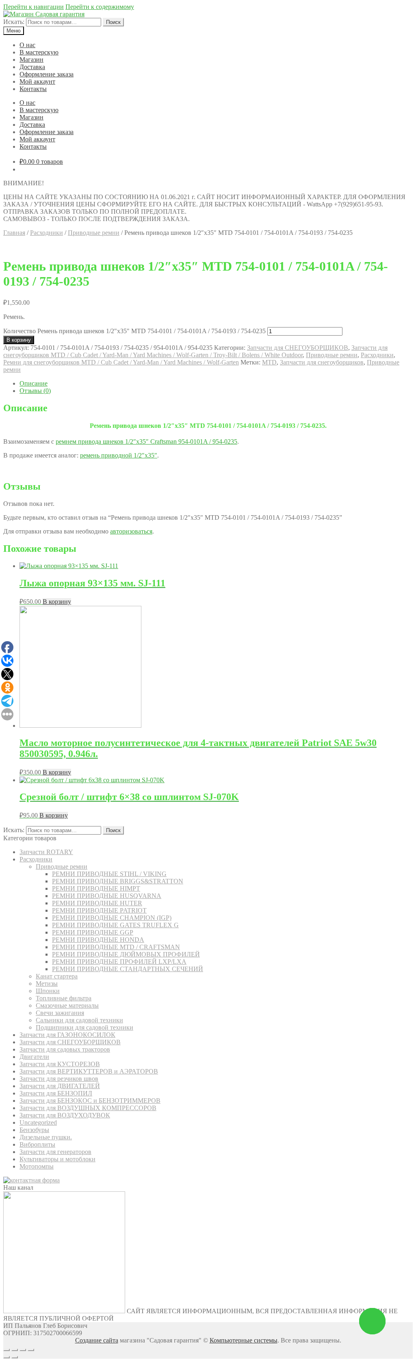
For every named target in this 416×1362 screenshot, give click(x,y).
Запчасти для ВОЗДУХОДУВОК (65, 1115)
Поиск (113, 22)
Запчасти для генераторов (55, 1151)
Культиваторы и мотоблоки (57, 1159)
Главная (14, 232)
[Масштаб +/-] (31, 1350)
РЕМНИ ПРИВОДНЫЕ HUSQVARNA (106, 895)
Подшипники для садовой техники (84, 1027)
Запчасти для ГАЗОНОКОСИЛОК (67, 1034)
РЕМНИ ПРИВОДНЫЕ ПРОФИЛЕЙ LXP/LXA (119, 961)
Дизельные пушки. (46, 1137)
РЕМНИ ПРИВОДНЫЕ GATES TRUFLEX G (115, 925)
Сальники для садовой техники (79, 1020)
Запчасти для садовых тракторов (65, 1049)
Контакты (33, 88)
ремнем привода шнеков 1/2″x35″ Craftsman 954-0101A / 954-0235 (146, 441)
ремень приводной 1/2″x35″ (118, 455)
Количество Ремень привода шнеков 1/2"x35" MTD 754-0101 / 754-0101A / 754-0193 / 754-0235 (134, 330)
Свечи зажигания (60, 1012)
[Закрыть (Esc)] (6, 1350)
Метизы (47, 983)
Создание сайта (96, 1340)
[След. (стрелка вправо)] (14, 1357)
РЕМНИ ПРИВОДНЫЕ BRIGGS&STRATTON (117, 881)
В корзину (18, 340)
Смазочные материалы (67, 1005)
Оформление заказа (47, 74)
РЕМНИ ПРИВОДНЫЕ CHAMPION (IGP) (111, 917)
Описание (34, 383)
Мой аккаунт (37, 81)
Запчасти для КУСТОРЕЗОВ (60, 1064)
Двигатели (34, 1056)
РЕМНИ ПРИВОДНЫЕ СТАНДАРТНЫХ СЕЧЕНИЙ (127, 968)
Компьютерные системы (243, 1340)
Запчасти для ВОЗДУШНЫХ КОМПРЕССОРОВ (88, 1107)
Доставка (32, 66)
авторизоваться (131, 531)
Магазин (31, 59)
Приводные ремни (93, 232)
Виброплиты (37, 1144)
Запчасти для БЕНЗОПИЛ (56, 1093)
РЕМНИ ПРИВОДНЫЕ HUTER (97, 903)
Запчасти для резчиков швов (59, 1078)
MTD (269, 362)
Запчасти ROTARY (46, 851)
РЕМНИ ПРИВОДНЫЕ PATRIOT (99, 910)
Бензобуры (34, 1129)
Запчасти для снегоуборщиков (322, 362)
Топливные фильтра (63, 998)
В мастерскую (39, 52)
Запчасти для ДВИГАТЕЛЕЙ (60, 1085)
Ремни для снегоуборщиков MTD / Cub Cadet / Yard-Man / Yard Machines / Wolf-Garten (121, 362)
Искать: (13, 21)
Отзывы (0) (35, 390)
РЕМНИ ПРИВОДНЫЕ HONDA (98, 939)
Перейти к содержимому (99, 6)
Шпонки (48, 990)
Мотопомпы (37, 1166)
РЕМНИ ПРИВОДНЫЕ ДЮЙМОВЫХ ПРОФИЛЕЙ (126, 954)
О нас (27, 44)
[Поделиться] (14, 1350)
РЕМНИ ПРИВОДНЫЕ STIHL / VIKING (109, 873)
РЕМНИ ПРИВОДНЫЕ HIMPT (96, 888)
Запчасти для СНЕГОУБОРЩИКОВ (297, 347)
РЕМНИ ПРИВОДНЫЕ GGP (92, 932)
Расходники (46, 232)
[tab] (216, 383)
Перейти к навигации (33, 6)
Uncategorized (38, 1122)
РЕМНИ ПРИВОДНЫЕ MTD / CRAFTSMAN (116, 946)
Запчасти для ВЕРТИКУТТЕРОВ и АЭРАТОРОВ (89, 1071)
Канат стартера (57, 976)
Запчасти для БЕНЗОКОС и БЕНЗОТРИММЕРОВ (90, 1100)
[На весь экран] (23, 1350)
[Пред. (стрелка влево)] (6, 1357)
